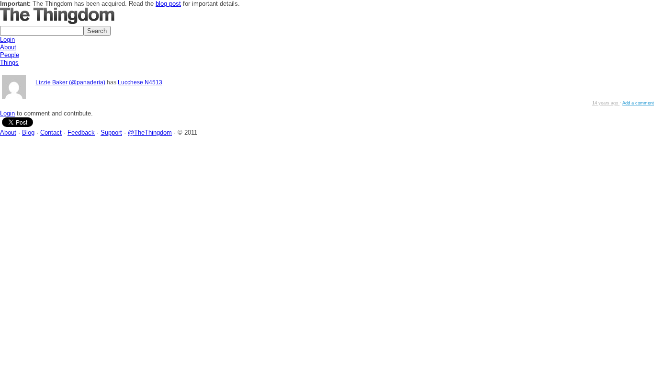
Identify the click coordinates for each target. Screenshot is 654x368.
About (8, 47)
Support (111, 132)
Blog (28, 132)
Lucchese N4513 (140, 82)
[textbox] (41, 31)
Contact (51, 132)
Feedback (81, 132)
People (9, 54)
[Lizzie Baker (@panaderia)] (14, 88)
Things (9, 62)
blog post (168, 3)
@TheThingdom (150, 132)
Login (7, 39)
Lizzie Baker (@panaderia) (70, 82)
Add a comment (638, 103)
